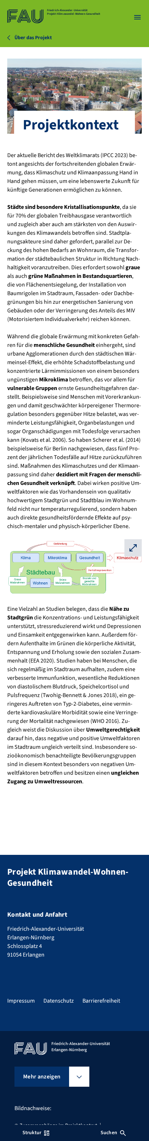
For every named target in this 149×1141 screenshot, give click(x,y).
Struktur (31, 1132)
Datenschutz (58, 1001)
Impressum (21, 1001)
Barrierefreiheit (101, 1001)
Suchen (109, 1132)
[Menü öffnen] (137, 17)
